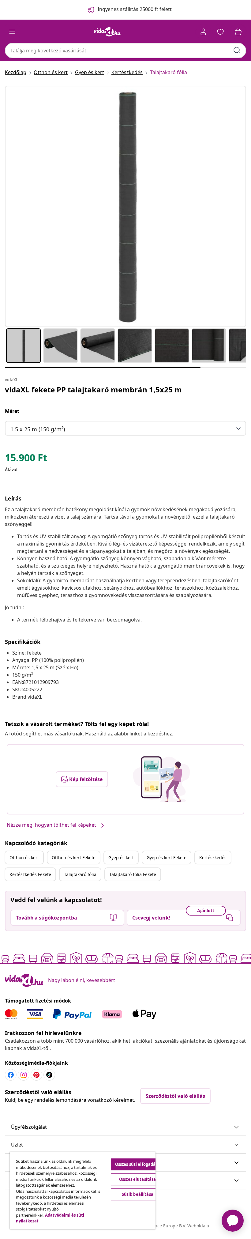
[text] (26, 459)
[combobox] (125, 50)
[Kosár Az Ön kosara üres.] (238, 32)
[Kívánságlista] (220, 32)
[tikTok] (49, 1075)
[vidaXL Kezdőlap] (107, 31)
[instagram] (24, 1075)
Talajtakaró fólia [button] (80, 874)
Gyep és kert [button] (121, 857)
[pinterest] (36, 1075)
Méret (12, 411)
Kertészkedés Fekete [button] (30, 874)
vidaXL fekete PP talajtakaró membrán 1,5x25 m (93, 389)
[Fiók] (203, 32)
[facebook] (11, 1075)
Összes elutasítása (137, 1179)
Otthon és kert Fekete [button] (74, 857)
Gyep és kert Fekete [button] (166, 857)
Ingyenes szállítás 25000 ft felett (135, 9)
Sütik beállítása (137, 1194)
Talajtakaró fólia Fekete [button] (132, 874)
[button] (125, 1127)
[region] (82, 1190)
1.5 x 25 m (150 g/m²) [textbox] (37, 429)
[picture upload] (161, 779)
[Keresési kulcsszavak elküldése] (237, 50)
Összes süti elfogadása (137, 1164)
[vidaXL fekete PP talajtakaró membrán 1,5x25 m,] (125, 206)
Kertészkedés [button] (213, 857)
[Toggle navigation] (12, 32)
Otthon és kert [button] (24, 857)
